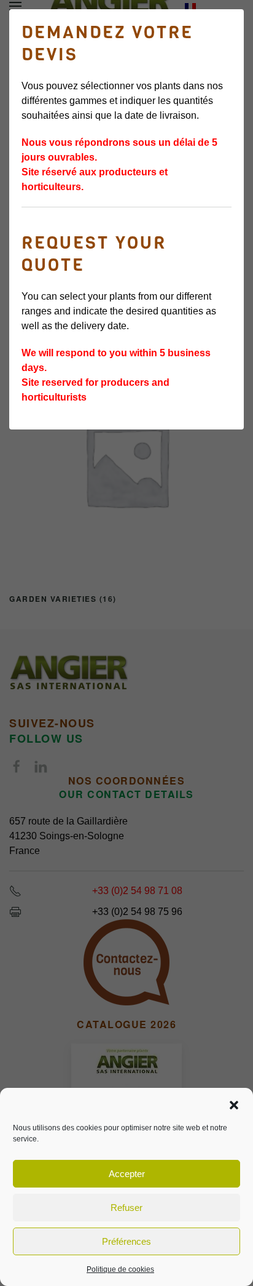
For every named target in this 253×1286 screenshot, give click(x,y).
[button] (234, 1104)
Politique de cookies (120, 1269)
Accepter (127, 1173)
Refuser (126, 1207)
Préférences (126, 1241)
